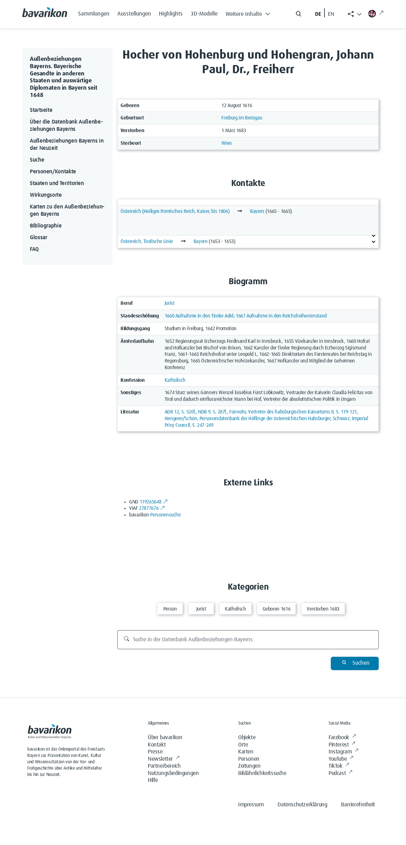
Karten (245, 752)
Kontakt (157, 745)
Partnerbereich (164, 766)
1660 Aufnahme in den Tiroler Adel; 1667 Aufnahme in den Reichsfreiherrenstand (246, 315)
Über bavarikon (165, 737)
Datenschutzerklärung (302, 805)
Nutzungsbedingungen (173, 773)
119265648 (150, 501)
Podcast (337, 773)
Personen (248, 759)
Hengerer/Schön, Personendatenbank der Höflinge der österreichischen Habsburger (248, 418)
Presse (155, 752)
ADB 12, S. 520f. (180, 411)
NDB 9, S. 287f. (212, 411)
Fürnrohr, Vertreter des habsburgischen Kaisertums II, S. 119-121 (293, 411)
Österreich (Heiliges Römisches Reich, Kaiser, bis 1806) (175, 211)
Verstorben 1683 (323, 608)
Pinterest (339, 745)
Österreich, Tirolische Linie (147, 241)
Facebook (339, 737)
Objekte (246, 737)
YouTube (338, 759)
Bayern (257, 211)
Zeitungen (249, 766)
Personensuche (165, 514)
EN (331, 14)
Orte (243, 745)
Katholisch (175, 380)
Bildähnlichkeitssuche (262, 773)
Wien (226, 143)
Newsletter (160, 759)
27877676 (148, 508)
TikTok (336, 766)
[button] (250, 12)
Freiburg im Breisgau (241, 117)
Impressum (251, 805)
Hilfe (153, 780)
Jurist (169, 303)
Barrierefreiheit (358, 805)
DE (318, 14)
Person (170, 608)
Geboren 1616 (277, 608)
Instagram (340, 752)
